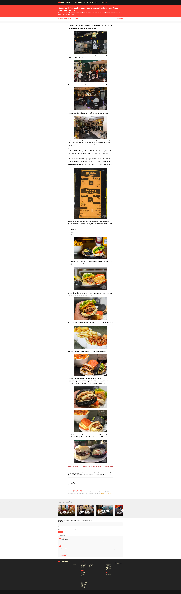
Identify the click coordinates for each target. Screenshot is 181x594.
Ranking (82, 570)
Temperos (91, 564)
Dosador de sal (108, 563)
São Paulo (83, 565)
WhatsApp (70, 18)
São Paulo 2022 (83, 573)
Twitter (67, 18)
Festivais (99, 561)
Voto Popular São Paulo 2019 (83, 579)
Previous (58, 510)
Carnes (90, 565)
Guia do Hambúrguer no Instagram (118, 563)
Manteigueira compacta (108, 565)
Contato (74, 564)
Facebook (64, 18)
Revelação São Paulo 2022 (83, 575)
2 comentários (77, 18)
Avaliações (83, 561)
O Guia (74, 561)
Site (59, 529)
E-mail (66, 18)
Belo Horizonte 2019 (84, 583)
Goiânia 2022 (83, 581)
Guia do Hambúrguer (64, 2)
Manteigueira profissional (108, 567)
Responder (63, 542)
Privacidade (94, 592)
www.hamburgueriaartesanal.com (75, 490)
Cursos (107, 572)
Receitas (90, 561)
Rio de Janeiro (83, 564)
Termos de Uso (101, 592)
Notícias (74, 563)
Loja (106, 561)
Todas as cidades (82, 567)
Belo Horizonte (84, 563)
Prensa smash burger (108, 569)
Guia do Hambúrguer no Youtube (121, 563)
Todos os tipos (92, 563)
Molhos (90, 566)
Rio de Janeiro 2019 (83, 585)
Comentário (60, 521)
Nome (60, 526)
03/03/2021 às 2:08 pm (64, 539)
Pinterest (68, 18)
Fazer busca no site (109, 2)
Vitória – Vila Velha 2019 (83, 587)
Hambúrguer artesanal (108, 575)
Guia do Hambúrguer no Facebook (115, 563)
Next (122, 510)
